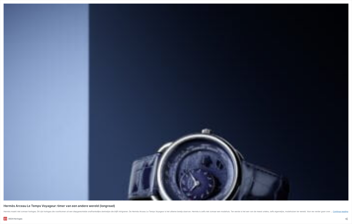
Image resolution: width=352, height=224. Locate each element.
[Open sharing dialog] (346, 218)
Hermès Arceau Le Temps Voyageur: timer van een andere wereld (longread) (59, 206)
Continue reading (340, 211)
